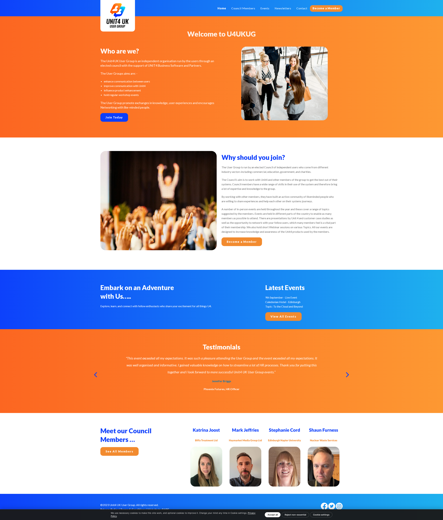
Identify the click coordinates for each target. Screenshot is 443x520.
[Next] (347, 374)
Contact (301, 8)
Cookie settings (321, 514)
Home (222, 8)
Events (264, 8)
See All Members (119, 451)
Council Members (243, 8)
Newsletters (283, 8)
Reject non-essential (295, 514)
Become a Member (326, 8)
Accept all (273, 514)
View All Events (283, 316)
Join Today (114, 117)
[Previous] (96, 374)
